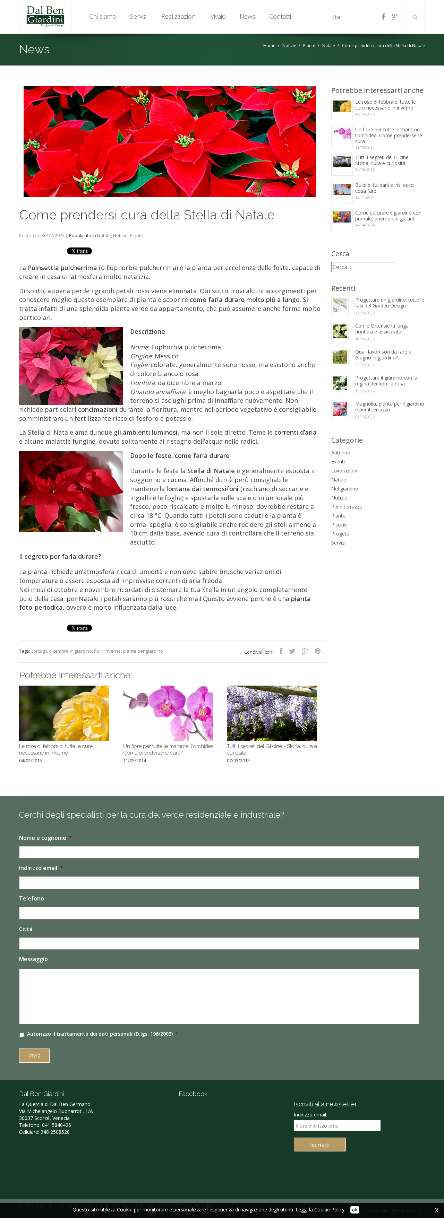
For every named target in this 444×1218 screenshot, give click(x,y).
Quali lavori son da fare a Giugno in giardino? (383, 354)
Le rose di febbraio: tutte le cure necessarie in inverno (385, 107)
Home (269, 46)
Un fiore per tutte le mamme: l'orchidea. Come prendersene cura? (388, 138)
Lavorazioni (344, 470)
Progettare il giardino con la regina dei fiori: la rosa (386, 380)
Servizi (338, 543)
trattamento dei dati (83, 1033)
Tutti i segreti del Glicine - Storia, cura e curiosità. (383, 163)
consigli (39, 651)
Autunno (340, 452)
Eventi (338, 461)
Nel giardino (344, 488)
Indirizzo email (41, 868)
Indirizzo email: (310, 1114)
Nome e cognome (45, 838)
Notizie (289, 46)
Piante (309, 46)
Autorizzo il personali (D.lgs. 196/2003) (102, 1033)
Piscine (339, 525)
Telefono (31, 898)
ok (354, 1210)
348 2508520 (55, 1132)
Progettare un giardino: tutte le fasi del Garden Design (389, 302)
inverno (112, 651)
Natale (328, 46)
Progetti (340, 534)
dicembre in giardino (70, 651)
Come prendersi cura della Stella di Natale (147, 215)
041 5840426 (56, 1125)
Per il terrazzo (346, 507)
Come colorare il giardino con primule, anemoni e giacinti (388, 218)
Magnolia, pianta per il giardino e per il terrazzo (389, 406)
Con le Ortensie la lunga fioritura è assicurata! (382, 328)
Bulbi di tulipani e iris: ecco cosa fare (384, 191)
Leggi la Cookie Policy (320, 1209)
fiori (98, 651)
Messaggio (33, 959)
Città (26, 929)
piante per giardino (143, 651)
